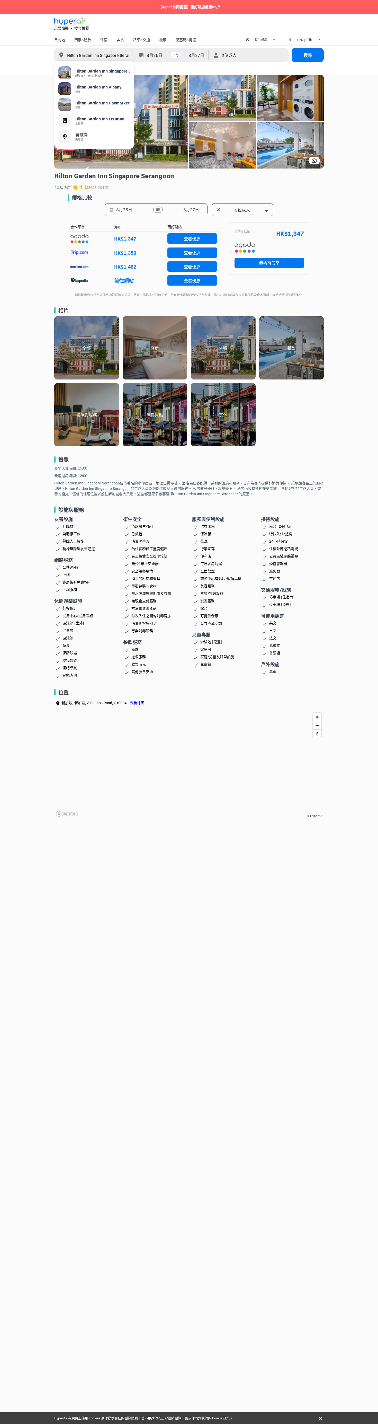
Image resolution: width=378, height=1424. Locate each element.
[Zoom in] (317, 717)
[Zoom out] (317, 725)
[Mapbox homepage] (67, 814)
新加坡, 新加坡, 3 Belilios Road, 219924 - (102, 702)
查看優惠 (192, 238)
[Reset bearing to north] (317, 733)
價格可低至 (269, 263)
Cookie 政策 (221, 1418)
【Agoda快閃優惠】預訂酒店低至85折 (189, 6)
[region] (189, 764)
